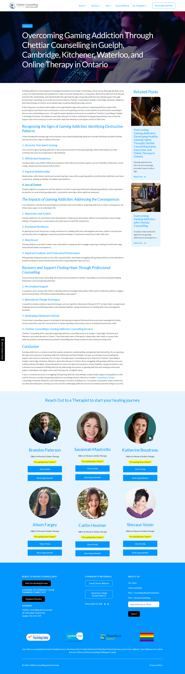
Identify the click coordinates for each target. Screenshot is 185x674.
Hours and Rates (135, 588)
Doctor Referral (122, 5)
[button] (82, 5)
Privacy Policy (156, 665)
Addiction (27, 26)
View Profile (45, 469)
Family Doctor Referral (99, 583)
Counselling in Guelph (105, 377)
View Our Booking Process (36, 583)
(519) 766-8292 (28, 619)
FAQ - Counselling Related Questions (143, 593)
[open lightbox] (45, 428)
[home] (23, 5)
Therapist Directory (33, 599)
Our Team (132, 583)
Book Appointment (164, 5)
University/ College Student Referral (99, 594)
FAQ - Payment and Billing (139, 598)
